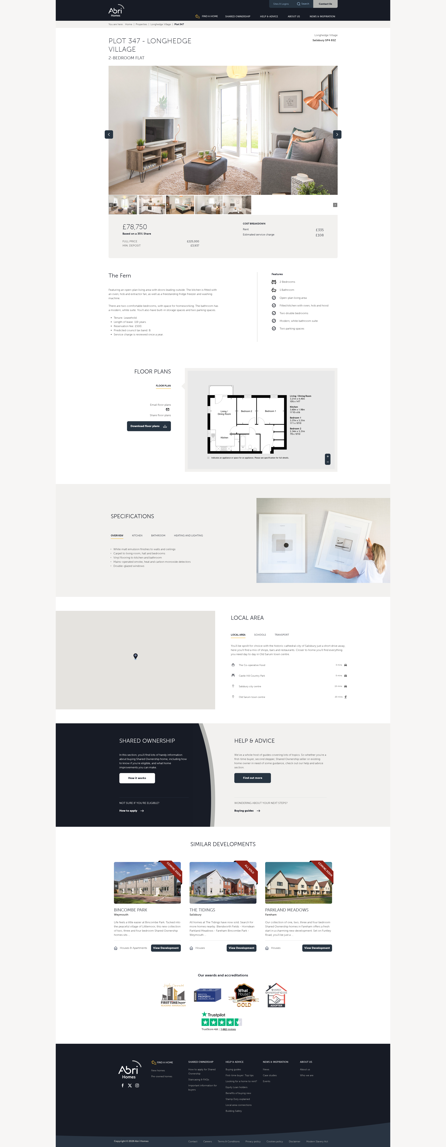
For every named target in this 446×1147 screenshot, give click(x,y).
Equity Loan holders (236, 1087)
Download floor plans (145, 426)
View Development (166, 948)
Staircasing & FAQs (198, 1079)
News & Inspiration (322, 16)
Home (128, 24)
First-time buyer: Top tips (239, 1075)
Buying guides (244, 810)
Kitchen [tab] (137, 535)
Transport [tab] (282, 634)
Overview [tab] (117, 535)
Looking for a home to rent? (241, 1081)
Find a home (209, 16)
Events (266, 1081)
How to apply (128, 810)
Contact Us (325, 3)
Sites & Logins (281, 3)
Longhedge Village (161, 24)
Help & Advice (269, 16)
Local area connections (239, 1105)
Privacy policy (253, 1141)
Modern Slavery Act (317, 1141)
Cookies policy (275, 1141)
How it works (137, 778)
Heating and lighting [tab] (188, 535)
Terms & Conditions (229, 1141)
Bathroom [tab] (158, 535)
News (266, 1069)
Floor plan (163, 385)
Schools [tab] (260, 634)
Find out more (252, 777)
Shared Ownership (237, 16)
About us (294, 16)
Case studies (270, 1075)
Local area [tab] (238, 634)
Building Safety (234, 1110)
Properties (141, 24)
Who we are (306, 1075)
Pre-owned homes (161, 1076)
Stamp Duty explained (238, 1099)
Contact (192, 1141)
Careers (207, 1141)
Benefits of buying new (238, 1093)
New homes (158, 1070)
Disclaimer (294, 1141)
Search (305, 3)
